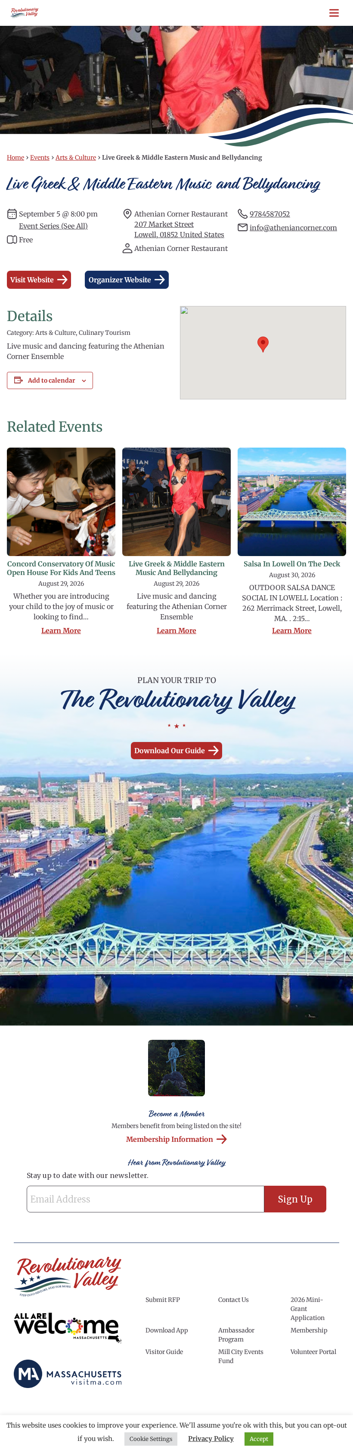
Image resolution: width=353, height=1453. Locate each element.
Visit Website (32, 279)
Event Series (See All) (53, 226)
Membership (309, 1330)
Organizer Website (120, 279)
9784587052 (270, 214)
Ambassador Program (236, 1334)
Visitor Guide (164, 1352)
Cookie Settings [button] (151, 1439)
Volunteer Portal (313, 1352)
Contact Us (233, 1300)
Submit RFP (163, 1300)
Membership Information (169, 1139)
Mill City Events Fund (240, 1356)
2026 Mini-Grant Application (308, 1309)
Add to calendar (51, 380)
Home (15, 157)
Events (40, 157)
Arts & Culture (76, 157)
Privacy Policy (211, 1438)
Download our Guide (169, 750)
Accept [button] (259, 1439)
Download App (167, 1330)
